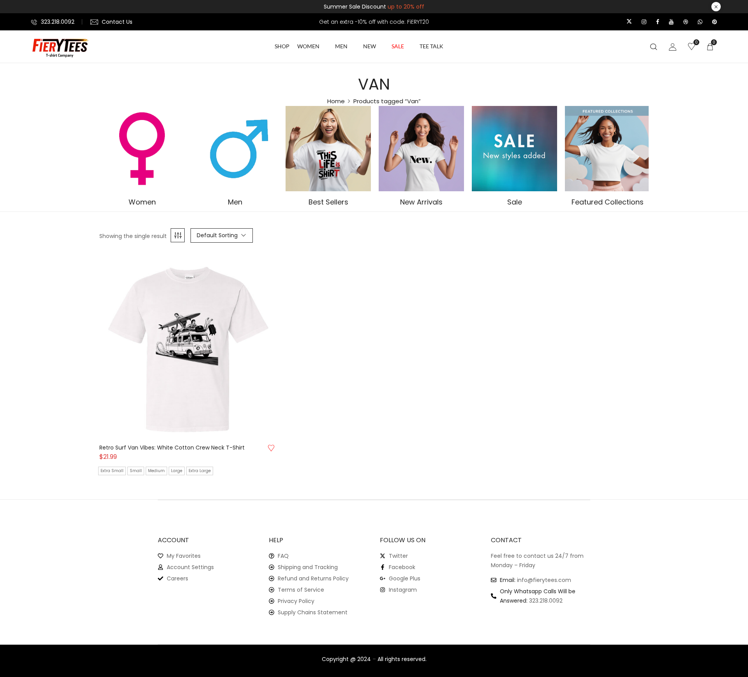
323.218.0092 (57, 22)
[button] (710, 46)
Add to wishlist (271, 447)
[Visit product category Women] (142, 148)
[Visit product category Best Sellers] (328, 148)
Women (142, 202)
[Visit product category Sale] (514, 148)
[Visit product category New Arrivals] (421, 148)
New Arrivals (421, 202)
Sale (514, 202)
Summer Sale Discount (374, 7)
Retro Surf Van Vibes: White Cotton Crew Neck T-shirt (172, 447)
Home (336, 101)
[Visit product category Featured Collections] (607, 148)
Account (173, 540)
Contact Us (117, 22)
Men (235, 202)
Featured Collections (608, 202)
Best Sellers (328, 202)
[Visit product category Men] (235, 148)
